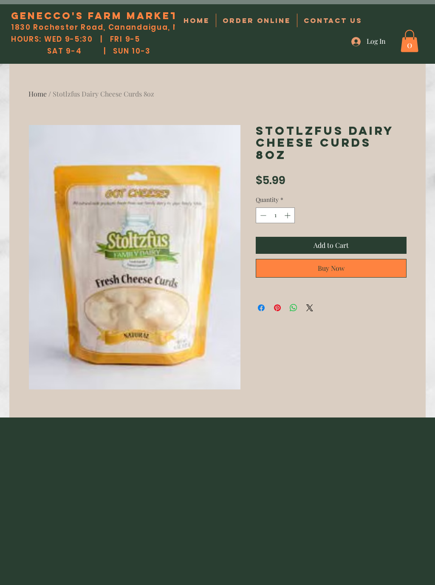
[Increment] (288, 215)
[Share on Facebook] (261, 308)
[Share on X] (310, 308)
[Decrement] (262, 215)
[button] (409, 41)
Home (37, 93)
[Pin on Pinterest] (277, 308)
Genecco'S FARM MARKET (95, 16)
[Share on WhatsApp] (293, 308)
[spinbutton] (275, 215)
